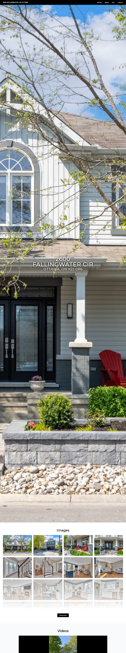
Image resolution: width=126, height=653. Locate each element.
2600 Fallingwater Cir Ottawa (15, 2)
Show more (63, 615)
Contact (120, 2)
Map (113, 2)
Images (99, 2)
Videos (107, 2)
